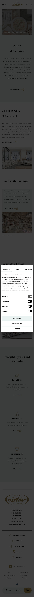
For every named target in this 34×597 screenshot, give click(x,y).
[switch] (30, 301)
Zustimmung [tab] (6, 269)
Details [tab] (17, 269)
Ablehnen (17, 328)
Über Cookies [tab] (28, 269)
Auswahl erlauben (17, 323)
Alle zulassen (17, 318)
